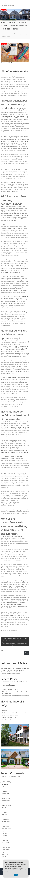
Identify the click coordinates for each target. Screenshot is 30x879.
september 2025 (6, 805)
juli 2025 (4, 810)
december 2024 (6, 821)
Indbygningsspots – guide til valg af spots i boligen (14, 681)
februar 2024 (5, 842)
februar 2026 (5, 793)
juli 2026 (4, 786)
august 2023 (5, 854)
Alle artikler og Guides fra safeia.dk (16, 33)
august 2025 (5, 807)
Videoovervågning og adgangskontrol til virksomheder (15, 695)
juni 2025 (4, 812)
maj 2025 (4, 814)
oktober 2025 (5, 803)
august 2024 (5, 831)
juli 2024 (4, 833)
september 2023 (6, 852)
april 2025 (4, 817)
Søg (2, 650)
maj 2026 (4, 791)
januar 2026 (5, 795)
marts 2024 (5, 840)
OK (16, 874)
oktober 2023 (5, 849)
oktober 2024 (5, 826)
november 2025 (6, 800)
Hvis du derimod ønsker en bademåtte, (12, 456)
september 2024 (6, 828)
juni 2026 (4, 788)
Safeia (4, 4)
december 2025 (6, 798)
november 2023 (6, 847)
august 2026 (5, 784)
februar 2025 (5, 819)
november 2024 (6, 824)
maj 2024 (4, 838)
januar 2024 (5, 845)
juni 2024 (4, 835)
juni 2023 (4, 859)
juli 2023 (4, 856)
